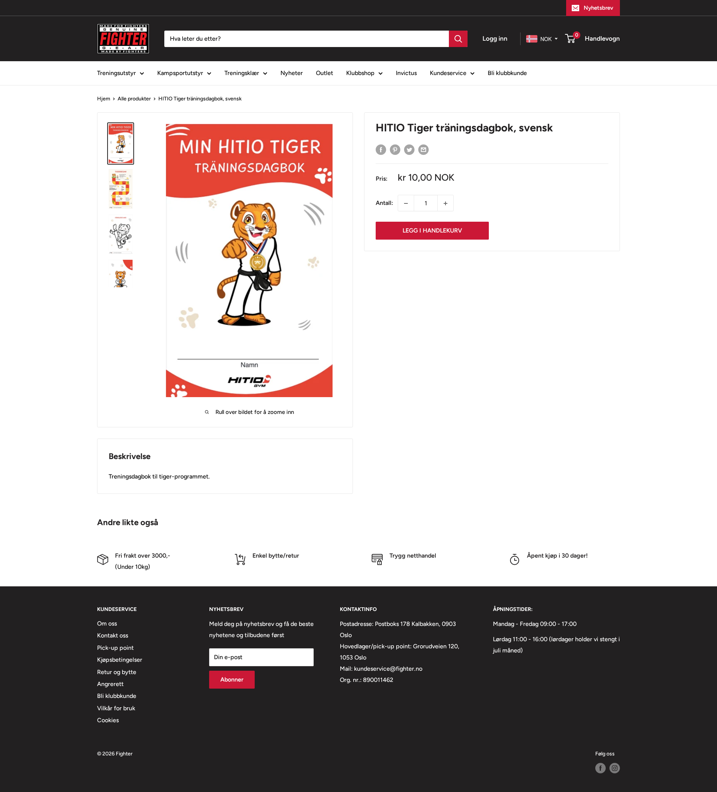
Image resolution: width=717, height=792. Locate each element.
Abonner (231, 679)
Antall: (384, 203)
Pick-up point (115, 647)
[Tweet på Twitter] (409, 149)
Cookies (108, 720)
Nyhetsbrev (598, 7)
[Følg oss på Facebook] (600, 768)
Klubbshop (360, 73)
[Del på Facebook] (381, 149)
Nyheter (291, 73)
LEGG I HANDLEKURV (432, 230)
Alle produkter (134, 99)
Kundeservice (448, 73)
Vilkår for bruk (116, 708)
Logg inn (495, 38)
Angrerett (110, 683)
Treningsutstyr (116, 73)
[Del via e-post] (423, 149)
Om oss (107, 623)
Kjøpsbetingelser (119, 659)
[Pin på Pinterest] (395, 149)
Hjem (103, 99)
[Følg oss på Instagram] (614, 768)
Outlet (324, 73)
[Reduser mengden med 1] (406, 203)
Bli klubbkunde (507, 73)
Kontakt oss (112, 635)
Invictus (406, 73)
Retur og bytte (116, 672)
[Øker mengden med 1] (445, 203)
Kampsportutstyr (180, 73)
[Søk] (458, 39)
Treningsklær (241, 73)
